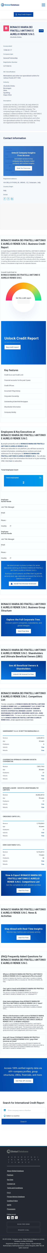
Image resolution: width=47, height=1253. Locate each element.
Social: (5, 194)
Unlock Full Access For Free (23, 674)
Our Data (10, 1179)
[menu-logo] (10, 4)
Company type (8, 54)
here (10, 461)
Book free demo (23, 1224)
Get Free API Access (23, 1081)
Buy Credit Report (24, 14)
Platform (10, 1175)
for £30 (23, 301)
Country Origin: (8, 186)
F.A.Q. (9, 1192)
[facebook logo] (4, 198)
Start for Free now (23, 168)
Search (23, 1121)
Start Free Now (23, 631)
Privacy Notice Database (16, 1196)
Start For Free (23, 890)
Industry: (6, 82)
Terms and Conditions (15, 1188)
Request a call (23, 1230)
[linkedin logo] (12, 198)
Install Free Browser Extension (25, 584)
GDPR (9, 1205)
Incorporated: (7, 46)
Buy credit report (12, 347)
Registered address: (10, 179)
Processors (11, 1209)
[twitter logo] (8, 198)
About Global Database (15, 1171)
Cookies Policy (12, 1201)
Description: (7, 101)
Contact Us (11, 1184)
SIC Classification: (9, 72)
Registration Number (10, 62)
